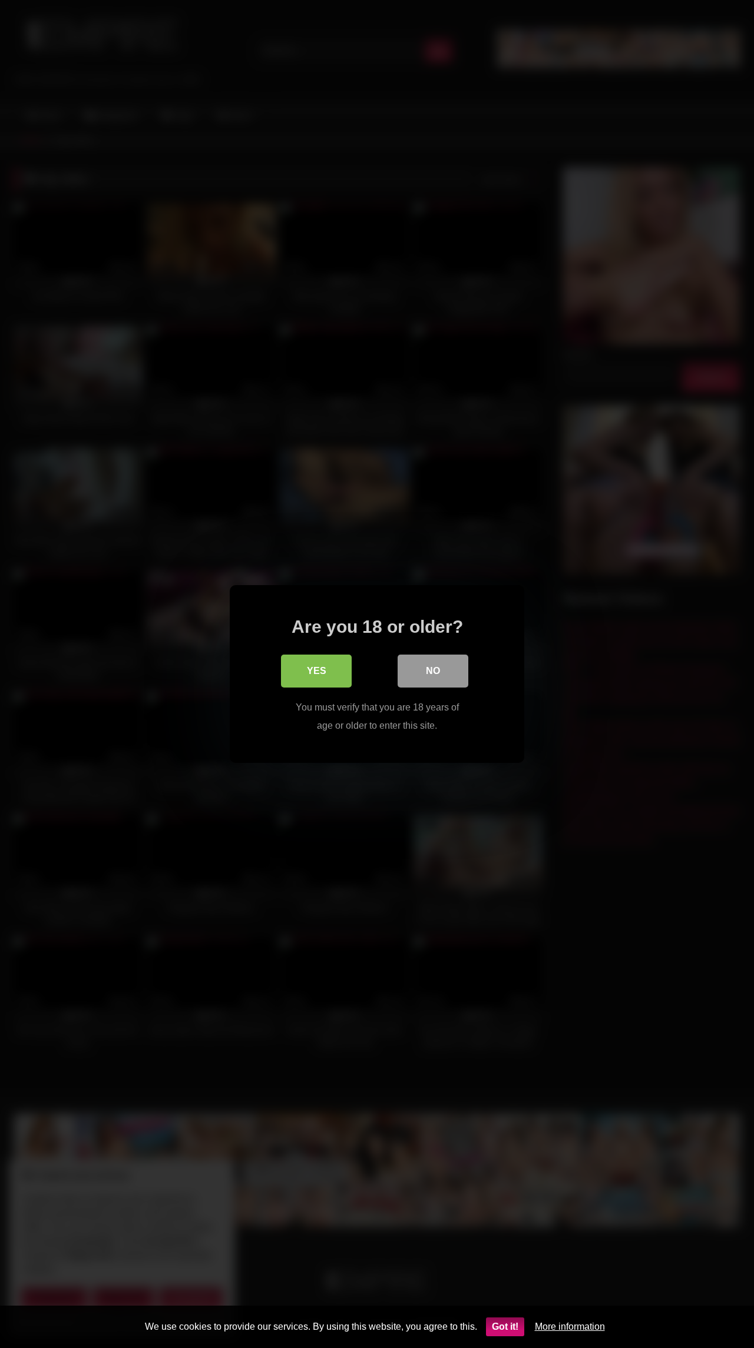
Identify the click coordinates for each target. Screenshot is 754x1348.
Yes (316, 671)
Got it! (505, 1327)
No (433, 671)
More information (570, 1327)
